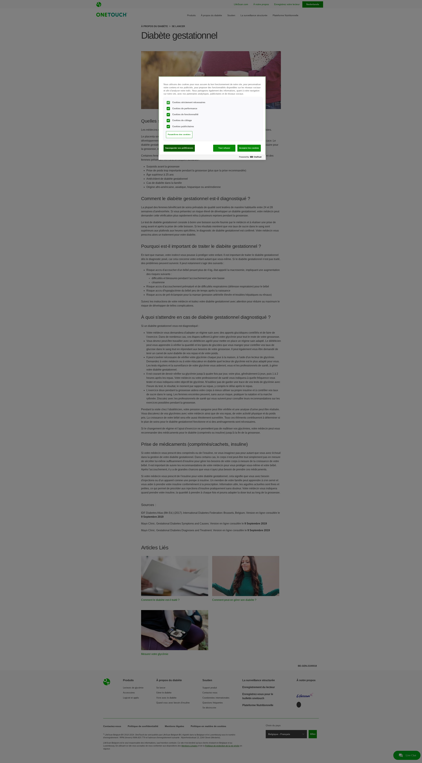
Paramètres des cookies (179, 134)
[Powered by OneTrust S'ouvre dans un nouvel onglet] (251, 158)
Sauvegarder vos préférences (179, 148)
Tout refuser (224, 148)
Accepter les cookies (249, 148)
